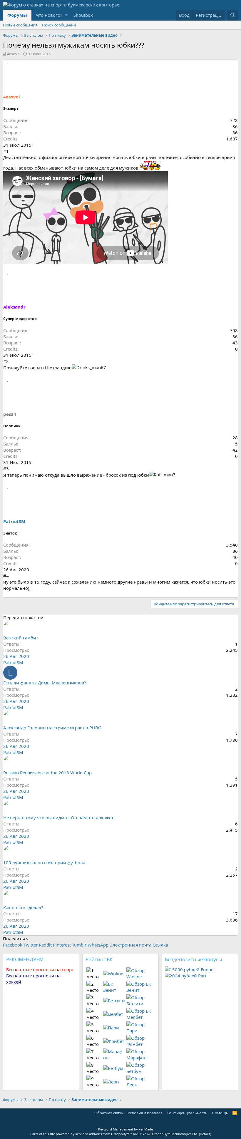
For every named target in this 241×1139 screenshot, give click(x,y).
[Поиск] (232, 15)
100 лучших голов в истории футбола (44, 862)
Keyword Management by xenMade (125, 1129)
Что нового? (49, 15)
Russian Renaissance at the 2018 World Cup (47, 772)
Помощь (220, 1112)
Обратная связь (108, 1112)
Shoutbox (83, 15)
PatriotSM (14, 521)
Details (205, 1134)
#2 (6, 361)
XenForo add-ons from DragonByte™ (103, 1134)
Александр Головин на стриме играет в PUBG (52, 728)
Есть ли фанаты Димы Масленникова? (44, 683)
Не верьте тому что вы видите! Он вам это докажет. (58, 817)
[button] (66, 15)
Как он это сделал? (23, 907)
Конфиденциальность (187, 1112)
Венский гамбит (20, 638)
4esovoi (14, 53)
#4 (6, 576)
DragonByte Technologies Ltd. (175, 1134)
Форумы (17, 15)
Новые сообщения (20, 25)
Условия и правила (145, 1112)
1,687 (232, 139)
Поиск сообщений (59, 25)
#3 (6, 468)
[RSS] (234, 1113)
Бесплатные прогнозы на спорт (40, 969)
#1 (6, 151)
